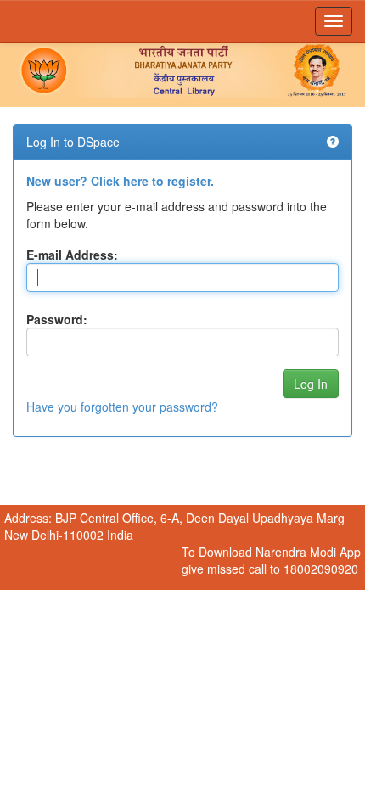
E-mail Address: (72, 254)
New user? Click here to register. (120, 180)
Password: (56, 319)
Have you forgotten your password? (122, 406)
